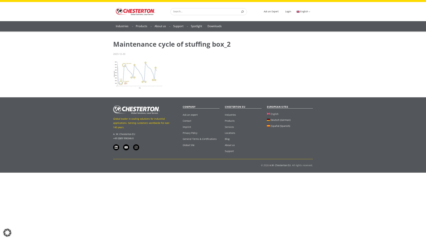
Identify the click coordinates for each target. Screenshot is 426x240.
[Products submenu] (151, 26)
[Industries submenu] (132, 26)
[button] (7, 232)
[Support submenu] (187, 26)
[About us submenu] (169, 26)
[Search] (242, 11)
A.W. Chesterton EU (280, 165)
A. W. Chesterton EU (124, 134)
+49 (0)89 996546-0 (123, 138)
